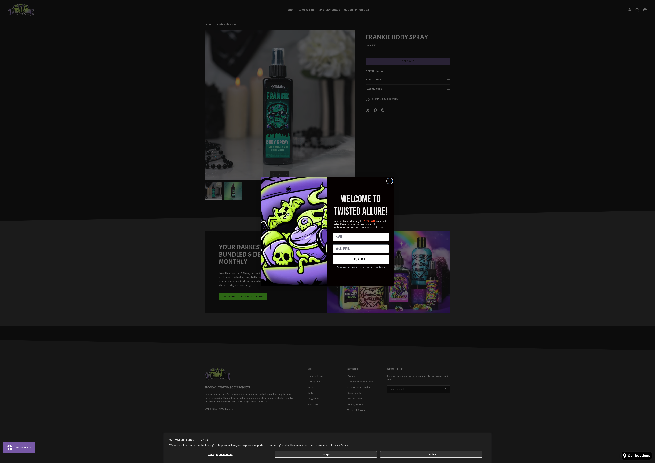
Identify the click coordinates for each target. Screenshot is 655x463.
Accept (326, 454)
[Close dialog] (390, 181)
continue (360, 259)
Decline (431, 454)
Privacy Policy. (339, 445)
